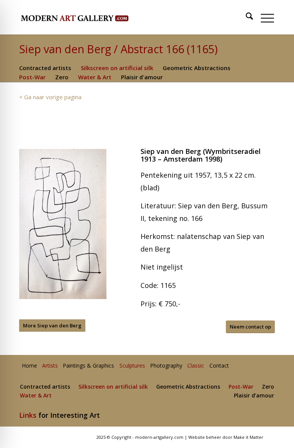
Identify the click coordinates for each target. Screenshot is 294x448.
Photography (166, 365)
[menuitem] (246, 17)
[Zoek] (245, 17)
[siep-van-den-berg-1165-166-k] (62, 224)
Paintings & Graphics (88, 365)
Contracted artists (45, 68)
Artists (50, 365)
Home (29, 365)
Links (27, 415)
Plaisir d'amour (142, 77)
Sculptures (132, 365)
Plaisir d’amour (254, 395)
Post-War (32, 77)
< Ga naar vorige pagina (50, 97)
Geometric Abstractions (196, 68)
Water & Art (94, 77)
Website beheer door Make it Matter (225, 437)
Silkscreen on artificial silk (117, 68)
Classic (195, 365)
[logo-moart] (94, 17)
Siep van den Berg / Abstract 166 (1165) (118, 48)
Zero (62, 77)
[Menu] (263, 17)
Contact (219, 365)
